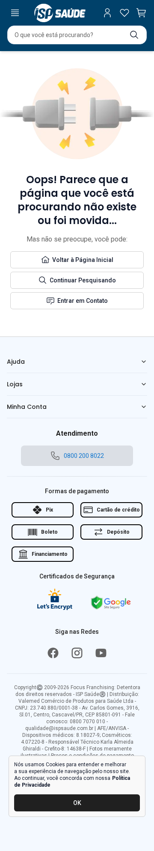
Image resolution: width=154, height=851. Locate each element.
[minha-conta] (107, 12)
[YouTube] (101, 653)
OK (77, 802)
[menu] (15, 12)
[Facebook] (53, 653)
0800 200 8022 (84, 455)
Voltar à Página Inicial (82, 259)
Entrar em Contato (82, 300)
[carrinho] (141, 12)
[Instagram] (77, 653)
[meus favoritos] (124, 12)
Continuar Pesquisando (83, 280)
